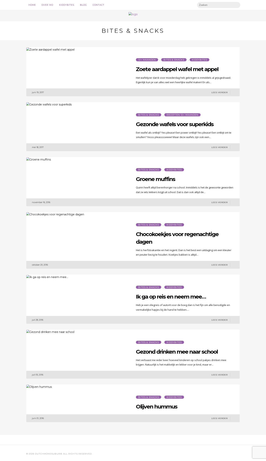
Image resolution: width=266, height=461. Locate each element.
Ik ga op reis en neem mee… (171, 296)
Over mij (47, 5)
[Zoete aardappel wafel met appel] (50, 49)
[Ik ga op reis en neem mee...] (47, 276)
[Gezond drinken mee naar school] (50, 331)
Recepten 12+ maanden (182, 114)
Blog (83, 5)
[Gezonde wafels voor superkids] (49, 104)
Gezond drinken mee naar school (177, 351)
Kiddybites (66, 5)
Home (32, 5)
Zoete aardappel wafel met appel (177, 69)
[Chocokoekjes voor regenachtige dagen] (55, 214)
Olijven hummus (156, 406)
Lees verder (219, 92)
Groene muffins (155, 179)
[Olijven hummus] (39, 386)
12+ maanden (147, 59)
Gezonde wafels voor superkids (174, 124)
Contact (98, 5)
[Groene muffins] (38, 159)
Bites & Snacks (174, 59)
